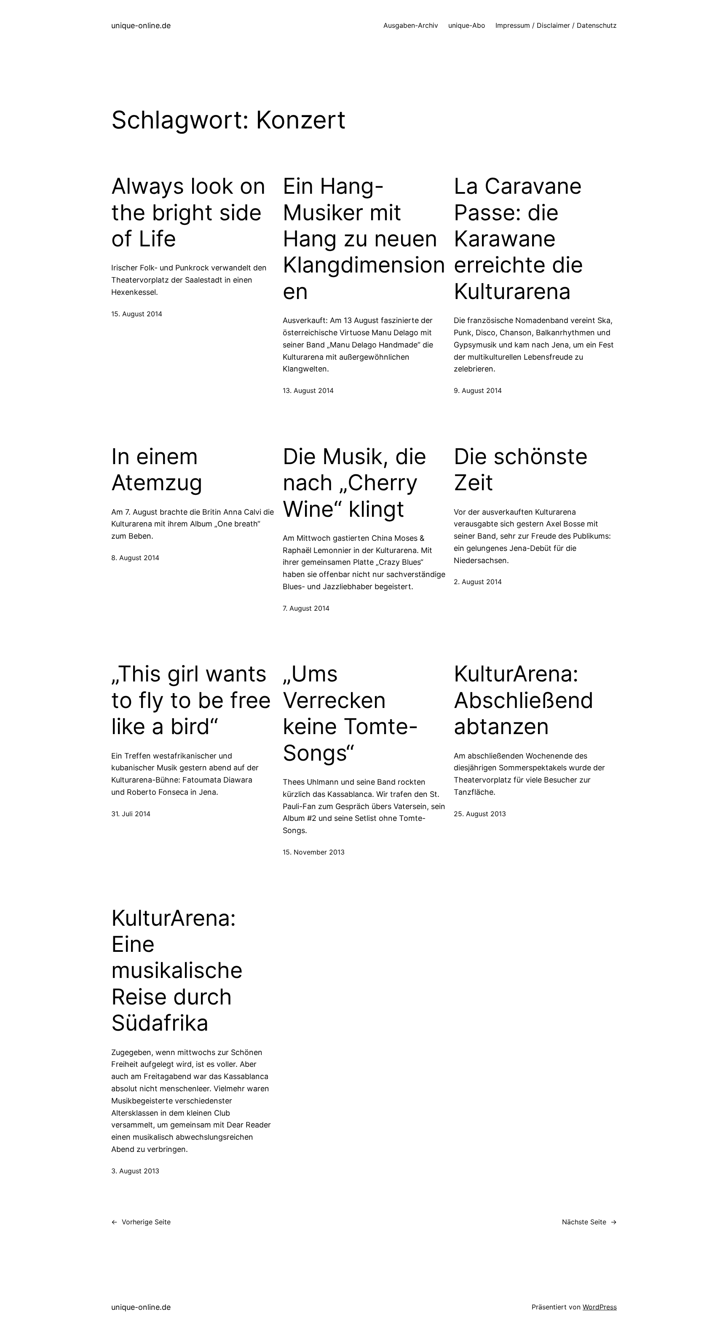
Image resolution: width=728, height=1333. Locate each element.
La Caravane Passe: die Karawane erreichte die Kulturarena (518, 239)
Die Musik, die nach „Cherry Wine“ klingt (354, 482)
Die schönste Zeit (521, 469)
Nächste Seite (589, 1222)
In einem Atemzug (157, 469)
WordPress (600, 1307)
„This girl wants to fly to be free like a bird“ (191, 700)
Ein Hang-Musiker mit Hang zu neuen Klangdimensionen (364, 239)
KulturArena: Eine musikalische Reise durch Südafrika (177, 970)
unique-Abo (466, 25)
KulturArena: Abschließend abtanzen (524, 700)
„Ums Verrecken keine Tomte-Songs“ (350, 713)
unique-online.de (141, 25)
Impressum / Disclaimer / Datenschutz (556, 25)
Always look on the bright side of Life (188, 212)
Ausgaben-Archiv (410, 25)
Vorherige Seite (141, 1222)
